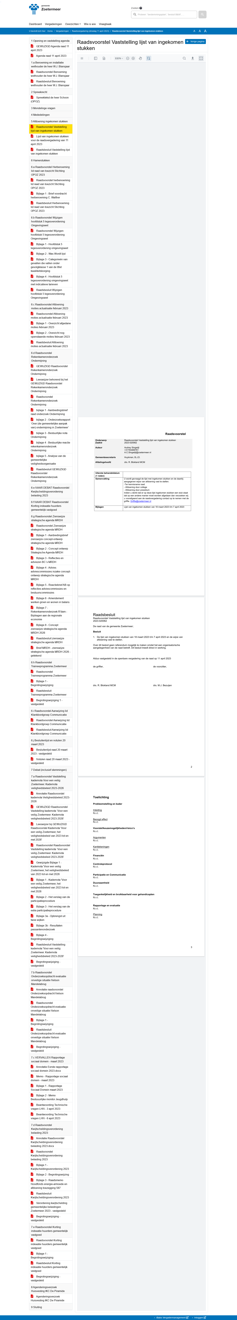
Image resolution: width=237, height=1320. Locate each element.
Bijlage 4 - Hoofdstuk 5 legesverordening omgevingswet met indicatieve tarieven (49, 280)
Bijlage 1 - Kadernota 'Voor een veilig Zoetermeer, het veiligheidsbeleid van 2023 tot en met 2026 (50, 885)
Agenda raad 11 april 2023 (51, 55)
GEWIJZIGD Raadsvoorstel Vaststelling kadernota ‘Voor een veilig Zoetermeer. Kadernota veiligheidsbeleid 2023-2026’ (49, 813)
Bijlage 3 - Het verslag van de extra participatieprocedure (50, 908)
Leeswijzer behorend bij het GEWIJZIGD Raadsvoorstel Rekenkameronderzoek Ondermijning (49, 385)
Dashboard (35, 24)
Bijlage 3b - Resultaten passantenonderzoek (46, 927)
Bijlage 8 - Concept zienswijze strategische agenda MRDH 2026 (49, 629)
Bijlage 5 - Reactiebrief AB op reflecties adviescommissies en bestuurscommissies (50, 589)
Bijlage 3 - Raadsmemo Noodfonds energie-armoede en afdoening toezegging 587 (49, 1184)
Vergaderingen (53, 24)
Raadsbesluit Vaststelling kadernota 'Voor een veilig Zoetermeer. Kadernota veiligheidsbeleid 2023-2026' (48, 950)
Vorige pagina (197, 41)
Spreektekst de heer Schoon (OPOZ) (50, 99)
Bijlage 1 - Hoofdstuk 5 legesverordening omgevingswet (49, 246)
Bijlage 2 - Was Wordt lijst (50, 253)
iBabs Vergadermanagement (171, 1317)
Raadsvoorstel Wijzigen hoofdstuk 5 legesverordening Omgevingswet (48, 234)
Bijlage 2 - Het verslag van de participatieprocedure (50, 899)
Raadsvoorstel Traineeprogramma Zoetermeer (48, 673)
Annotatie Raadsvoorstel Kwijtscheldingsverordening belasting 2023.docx (47, 1142)
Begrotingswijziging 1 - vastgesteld (46, 702)
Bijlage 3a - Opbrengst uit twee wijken (48, 918)
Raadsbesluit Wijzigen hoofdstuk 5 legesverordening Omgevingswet (48, 294)
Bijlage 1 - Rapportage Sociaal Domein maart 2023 (47, 1088)
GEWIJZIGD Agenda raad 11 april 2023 (50, 48)
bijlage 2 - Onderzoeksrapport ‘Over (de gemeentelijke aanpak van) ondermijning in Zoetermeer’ (50, 423)
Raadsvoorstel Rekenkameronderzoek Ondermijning (44, 400)
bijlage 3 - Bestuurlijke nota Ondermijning (49, 435)
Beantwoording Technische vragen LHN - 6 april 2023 (49, 1116)
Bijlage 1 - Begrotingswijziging (42, 683)
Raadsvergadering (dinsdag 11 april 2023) (90, 31)
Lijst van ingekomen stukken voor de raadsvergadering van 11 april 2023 (50, 140)
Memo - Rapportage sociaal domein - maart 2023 (49, 1078)
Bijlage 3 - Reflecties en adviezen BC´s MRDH (47, 560)
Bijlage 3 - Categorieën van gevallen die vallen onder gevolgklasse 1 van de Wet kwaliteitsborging (49, 265)
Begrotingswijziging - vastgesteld (45, 963)
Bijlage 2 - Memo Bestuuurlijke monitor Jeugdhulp (49, 1097)
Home (50, 31)
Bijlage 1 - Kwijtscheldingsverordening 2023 (50, 1167)
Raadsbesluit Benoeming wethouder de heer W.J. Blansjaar (50, 83)
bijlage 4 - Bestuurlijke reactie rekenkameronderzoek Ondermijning (50, 446)
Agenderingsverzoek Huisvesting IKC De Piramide (47, 1298)
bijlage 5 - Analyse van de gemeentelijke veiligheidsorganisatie (48, 460)
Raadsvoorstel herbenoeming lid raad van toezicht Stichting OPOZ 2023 (50, 184)
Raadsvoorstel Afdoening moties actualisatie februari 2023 (49, 315)
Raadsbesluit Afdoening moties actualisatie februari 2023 (49, 344)
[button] (202, 14)
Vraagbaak (105, 24)
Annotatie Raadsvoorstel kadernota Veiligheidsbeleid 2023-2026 (50, 797)
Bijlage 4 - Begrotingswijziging (42, 937)
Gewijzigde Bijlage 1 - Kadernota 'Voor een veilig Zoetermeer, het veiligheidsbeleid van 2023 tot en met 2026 (50, 868)
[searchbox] (164, 14)
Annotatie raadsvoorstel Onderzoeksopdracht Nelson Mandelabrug (47, 993)
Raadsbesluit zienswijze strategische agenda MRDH (47, 640)
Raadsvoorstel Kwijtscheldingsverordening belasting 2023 (47, 1155)
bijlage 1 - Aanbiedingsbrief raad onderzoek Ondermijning (49, 412)
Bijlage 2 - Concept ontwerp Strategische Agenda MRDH (49, 550)
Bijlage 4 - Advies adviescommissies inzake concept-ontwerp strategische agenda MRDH (51, 573)
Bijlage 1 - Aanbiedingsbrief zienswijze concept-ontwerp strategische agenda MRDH (49, 539)
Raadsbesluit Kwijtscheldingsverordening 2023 (50, 1195)
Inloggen (199, 1317)
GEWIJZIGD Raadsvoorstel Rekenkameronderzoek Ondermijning (49, 370)
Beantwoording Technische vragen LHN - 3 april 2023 (49, 1107)
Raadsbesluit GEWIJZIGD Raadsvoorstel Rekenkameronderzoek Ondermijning (48, 475)
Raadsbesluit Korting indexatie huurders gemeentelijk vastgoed (49, 1267)
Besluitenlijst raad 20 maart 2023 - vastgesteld (49, 751)
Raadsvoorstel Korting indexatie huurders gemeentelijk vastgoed (49, 1244)
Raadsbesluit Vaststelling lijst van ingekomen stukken (50, 151)
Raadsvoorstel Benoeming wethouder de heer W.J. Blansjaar (50, 74)
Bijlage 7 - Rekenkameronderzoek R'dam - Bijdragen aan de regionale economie (49, 613)
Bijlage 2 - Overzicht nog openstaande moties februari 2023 (50, 334)
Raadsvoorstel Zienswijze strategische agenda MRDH (48, 527)
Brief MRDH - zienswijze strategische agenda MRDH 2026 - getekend (50, 652)
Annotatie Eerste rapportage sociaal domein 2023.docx (49, 1069)
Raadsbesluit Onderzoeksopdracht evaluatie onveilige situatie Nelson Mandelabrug (48, 1035)
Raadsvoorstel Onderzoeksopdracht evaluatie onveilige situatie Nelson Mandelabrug (48, 1009)
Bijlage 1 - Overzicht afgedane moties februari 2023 (51, 325)
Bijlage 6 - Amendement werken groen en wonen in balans (50, 600)
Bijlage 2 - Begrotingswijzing (52, 1174)
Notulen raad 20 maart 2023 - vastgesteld (50, 761)
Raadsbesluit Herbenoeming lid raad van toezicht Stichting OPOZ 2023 (50, 207)
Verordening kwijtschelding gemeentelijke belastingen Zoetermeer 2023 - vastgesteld (49, 1207)
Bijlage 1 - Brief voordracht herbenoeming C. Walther (49, 195)
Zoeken (135, 8)
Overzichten (72, 24)
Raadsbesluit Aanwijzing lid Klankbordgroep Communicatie (49, 731)
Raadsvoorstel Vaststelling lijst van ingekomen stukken (49, 129)
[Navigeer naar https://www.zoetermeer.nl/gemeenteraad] (45, 12)
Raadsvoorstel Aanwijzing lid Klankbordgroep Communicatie (50, 722)
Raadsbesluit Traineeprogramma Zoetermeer (48, 692)
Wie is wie (90, 24)
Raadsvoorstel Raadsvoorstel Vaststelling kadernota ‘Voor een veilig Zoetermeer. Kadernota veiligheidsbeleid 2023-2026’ (50, 851)
